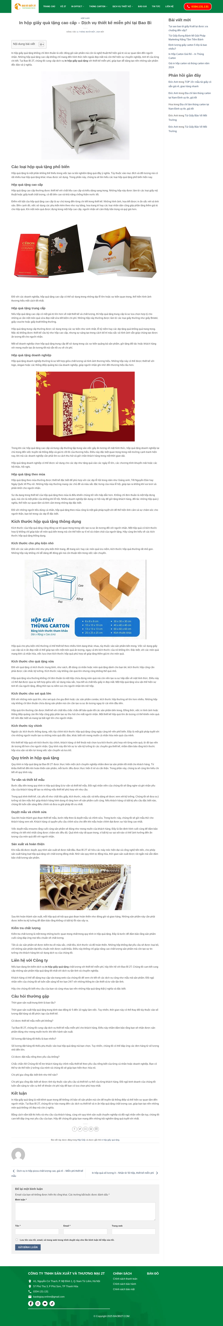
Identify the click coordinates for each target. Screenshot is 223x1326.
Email (66, 1226)
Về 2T (63, 6)
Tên (17, 1226)
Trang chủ (49, 6)
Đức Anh (173, 82)
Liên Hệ (169, 6)
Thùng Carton (97, 6)
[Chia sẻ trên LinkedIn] (96, 1129)
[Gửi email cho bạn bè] (85, 1129)
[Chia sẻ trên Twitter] (80, 1129)
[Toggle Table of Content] (39, 44)
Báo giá (142, 6)
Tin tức (156, 6)
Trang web (117, 1226)
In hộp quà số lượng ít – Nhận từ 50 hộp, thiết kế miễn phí (123, 1173)
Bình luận (21, 1199)
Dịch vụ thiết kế (122, 6)
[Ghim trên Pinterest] (90, 1129)
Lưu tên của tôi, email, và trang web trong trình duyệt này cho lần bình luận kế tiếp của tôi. (67, 1240)
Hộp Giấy (85, 18)
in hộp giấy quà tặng (110, 1140)
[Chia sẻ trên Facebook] (74, 1129)
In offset (76, 6)
